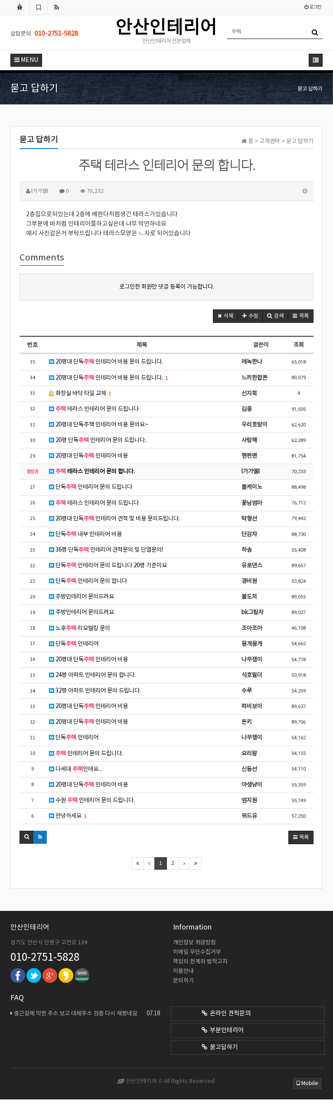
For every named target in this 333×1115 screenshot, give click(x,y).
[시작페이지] (19, 7)
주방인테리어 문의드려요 (84, 596)
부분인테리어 (225, 1030)
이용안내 (183, 971)
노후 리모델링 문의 (82, 628)
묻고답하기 (222, 1047)
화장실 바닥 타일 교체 (82, 393)
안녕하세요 (70, 816)
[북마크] (38, 7)
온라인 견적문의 (229, 1013)
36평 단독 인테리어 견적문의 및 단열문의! (108, 549)
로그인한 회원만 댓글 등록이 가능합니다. (166, 286)
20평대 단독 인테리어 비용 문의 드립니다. (108, 361)
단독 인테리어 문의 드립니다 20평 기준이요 (110, 565)
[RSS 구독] (57, 7)
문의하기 (183, 981)
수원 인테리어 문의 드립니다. (94, 800)
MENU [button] (29, 60)
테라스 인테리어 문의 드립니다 (97, 409)
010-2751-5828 (44, 958)
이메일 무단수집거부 (197, 952)
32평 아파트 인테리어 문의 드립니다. (97, 690)
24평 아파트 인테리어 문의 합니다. (95, 675)
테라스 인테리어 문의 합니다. (95, 471)
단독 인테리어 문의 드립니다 (93, 487)
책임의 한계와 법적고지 (200, 962)
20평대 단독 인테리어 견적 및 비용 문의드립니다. (117, 518)
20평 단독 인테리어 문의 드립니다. (100, 440)
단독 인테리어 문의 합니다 (90, 581)
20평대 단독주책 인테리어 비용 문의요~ (101, 424)
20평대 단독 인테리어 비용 (91, 455)
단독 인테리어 (76, 643)
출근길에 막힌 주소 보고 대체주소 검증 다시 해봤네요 (87, 1013)
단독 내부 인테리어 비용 (88, 534)
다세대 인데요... (78, 769)
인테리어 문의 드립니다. (89, 753)
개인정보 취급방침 (194, 942)
